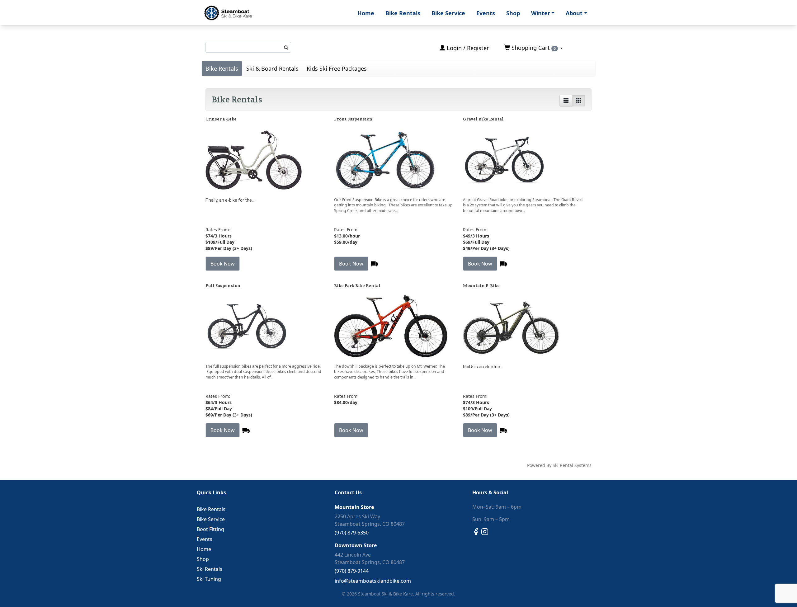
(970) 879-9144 (352, 570)
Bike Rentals (402, 13)
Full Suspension (222, 285)
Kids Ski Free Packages (337, 68)
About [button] (574, 13)
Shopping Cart (533, 47)
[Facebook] (476, 531)
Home (365, 13)
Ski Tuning (209, 579)
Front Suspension (353, 119)
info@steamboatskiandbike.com (373, 580)
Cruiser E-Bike (221, 119)
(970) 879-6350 (352, 532)
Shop (513, 13)
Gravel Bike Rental (483, 119)
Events (485, 13)
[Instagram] (484, 531)
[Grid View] (578, 100)
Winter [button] (540, 13)
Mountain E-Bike (481, 285)
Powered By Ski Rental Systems (559, 465)
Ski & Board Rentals (272, 68)
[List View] (566, 100)
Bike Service (448, 13)
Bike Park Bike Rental (357, 285)
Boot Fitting (210, 529)
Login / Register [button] (467, 48)
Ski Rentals (209, 569)
